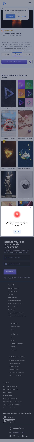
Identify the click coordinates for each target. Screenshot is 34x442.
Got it (17, 232)
